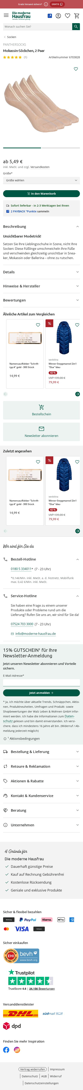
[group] (41, 103)
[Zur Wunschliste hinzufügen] (76, 69)
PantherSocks (14, 44)
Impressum (57, 1069)
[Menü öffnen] (6, 15)
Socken (11, 37)
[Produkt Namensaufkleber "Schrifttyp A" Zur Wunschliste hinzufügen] (38, 325)
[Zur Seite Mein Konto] (58, 16)
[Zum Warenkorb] (77, 16)
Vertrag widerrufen (32, 1069)
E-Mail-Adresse (13, 675)
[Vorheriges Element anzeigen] (5, 394)
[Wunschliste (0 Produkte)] (67, 16)
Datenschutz (30, 1076)
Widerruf (56, 1076)
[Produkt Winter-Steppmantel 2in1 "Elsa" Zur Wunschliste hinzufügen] (77, 325)
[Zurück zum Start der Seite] (79, 1063)
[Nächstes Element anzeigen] (77, 394)
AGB (44, 1076)
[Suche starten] (76, 26)
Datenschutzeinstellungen (42, 1083)
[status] (37, 27)
